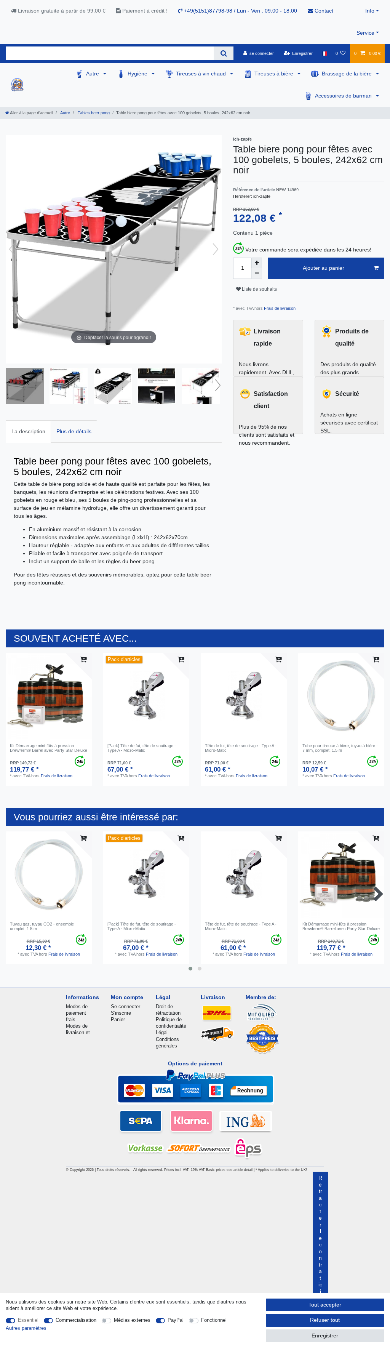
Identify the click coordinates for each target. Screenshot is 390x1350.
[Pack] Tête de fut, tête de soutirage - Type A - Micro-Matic (141, 748)
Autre (93, 73)
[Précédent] (12, 249)
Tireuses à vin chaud (201, 73)
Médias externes (132, 1320)
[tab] (28, 431)
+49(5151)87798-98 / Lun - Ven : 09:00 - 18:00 (239, 11)
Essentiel (28, 1320)
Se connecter (125, 1006)
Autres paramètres (26, 1328)
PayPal (176, 1320)
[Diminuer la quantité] (256, 273)
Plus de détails (73, 431)
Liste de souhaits (259, 289)
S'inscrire (121, 1013)
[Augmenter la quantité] (256, 263)
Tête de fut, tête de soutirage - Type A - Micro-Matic (241, 748)
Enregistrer (325, 1335)
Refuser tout (325, 1320)
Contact (323, 11)
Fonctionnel (214, 1320)
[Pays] (324, 53)
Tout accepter (324, 1305)
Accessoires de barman (344, 96)
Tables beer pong (93, 112)
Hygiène (138, 73)
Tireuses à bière (274, 73)
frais (70, 1019)
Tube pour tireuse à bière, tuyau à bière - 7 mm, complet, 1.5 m (340, 748)
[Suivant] (215, 249)
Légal (162, 1032)
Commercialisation (76, 1320)
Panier (118, 1019)
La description (28, 431)
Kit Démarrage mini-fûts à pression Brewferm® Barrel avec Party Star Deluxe (48, 748)
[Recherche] (223, 53)
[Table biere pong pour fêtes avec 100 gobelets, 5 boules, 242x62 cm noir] (25, 387)
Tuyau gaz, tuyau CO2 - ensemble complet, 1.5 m (42, 926)
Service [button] (365, 33)
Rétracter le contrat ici (320, 1234)
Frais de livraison (279, 308)
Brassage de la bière (347, 73)
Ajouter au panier (323, 268)
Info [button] (369, 11)
